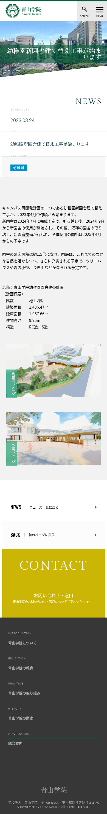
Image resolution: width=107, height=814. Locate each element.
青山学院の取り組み (24, 693)
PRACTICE (15, 683)
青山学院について (22, 642)
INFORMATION (18, 733)
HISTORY (14, 708)
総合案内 (15, 743)
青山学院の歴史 (20, 718)
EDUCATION (17, 658)
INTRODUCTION (20, 633)
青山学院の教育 (20, 667)
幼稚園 (18, 167)
